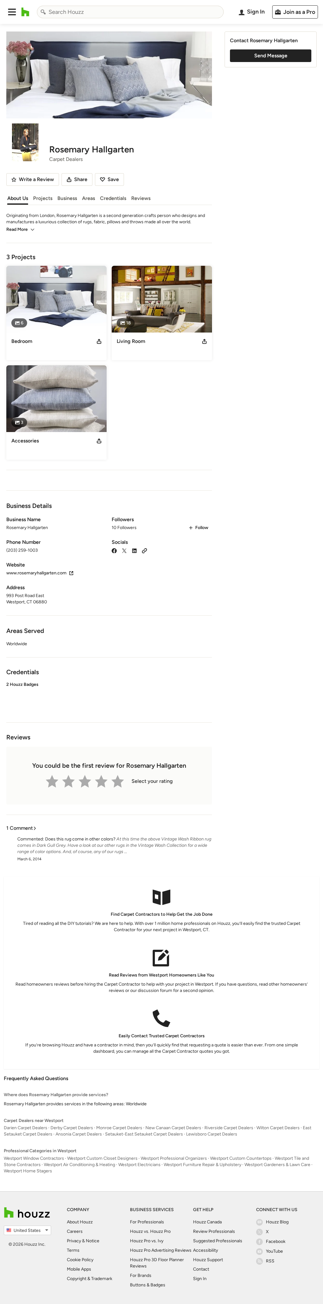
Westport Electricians (139, 1164)
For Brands (140, 1275)
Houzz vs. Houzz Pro (150, 1231)
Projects (42, 198)
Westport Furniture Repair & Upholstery (202, 1164)
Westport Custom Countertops (241, 1158)
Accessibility (205, 1250)
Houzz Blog (277, 1222)
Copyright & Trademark (89, 1278)
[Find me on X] (124, 550)
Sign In (200, 1278)
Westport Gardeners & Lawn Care (277, 1164)
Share (80, 179)
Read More (17, 229)
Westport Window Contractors (34, 1158)
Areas (88, 198)
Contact (201, 1269)
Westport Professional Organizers (174, 1158)
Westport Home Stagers (28, 1171)
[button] (12, 12)
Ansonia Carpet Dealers (79, 1134)
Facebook (275, 1241)
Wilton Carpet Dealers (278, 1127)
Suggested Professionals (217, 1241)
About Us (17, 198)
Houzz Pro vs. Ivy (146, 1241)
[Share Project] (99, 341)
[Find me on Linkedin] (134, 550)
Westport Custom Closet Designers (102, 1158)
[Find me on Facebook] (114, 550)
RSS (270, 1261)
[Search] (43, 12)
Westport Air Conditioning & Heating (79, 1164)
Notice (92, 1241)
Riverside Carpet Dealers (228, 1127)
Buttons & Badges (147, 1285)
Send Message (270, 56)
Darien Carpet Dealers (25, 1127)
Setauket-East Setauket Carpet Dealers (144, 1134)
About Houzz (80, 1222)
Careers (75, 1231)
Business (67, 198)
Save (113, 179)
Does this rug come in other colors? (80, 839)
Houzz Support (208, 1259)
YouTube (274, 1251)
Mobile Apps (79, 1269)
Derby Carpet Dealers (71, 1127)
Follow (201, 527)
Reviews (140, 198)
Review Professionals (214, 1231)
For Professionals (147, 1222)
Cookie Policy (80, 1259)
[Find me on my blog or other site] (144, 550)
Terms (73, 1250)
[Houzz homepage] (25, 12)
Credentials (113, 198)
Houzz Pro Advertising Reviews (160, 1250)
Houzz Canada (207, 1222)
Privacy (74, 1241)
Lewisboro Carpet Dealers (211, 1134)
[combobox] (130, 12)
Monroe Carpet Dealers (119, 1127)
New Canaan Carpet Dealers (173, 1127)
